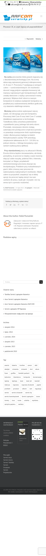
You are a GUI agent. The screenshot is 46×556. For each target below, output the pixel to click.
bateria (14, 365)
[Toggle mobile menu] (41, 16)
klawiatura (17, 377)
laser (21, 381)
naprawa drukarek (28, 385)
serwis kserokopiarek (12, 396)
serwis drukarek (17, 393)
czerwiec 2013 (10, 346)
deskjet (7, 369)
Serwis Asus (7, 457)
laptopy (14, 381)
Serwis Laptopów (27, 396)
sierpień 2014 (9, 327)
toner (38, 396)
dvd (31, 369)
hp (33, 373)
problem (7, 389)
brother (22, 365)
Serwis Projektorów (7, 471)
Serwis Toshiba (8, 462)
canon (30, 365)
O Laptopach (28, 188)
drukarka (15, 369)
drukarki (24, 369)
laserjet (37, 381)
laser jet (29, 381)
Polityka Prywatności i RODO (8, 442)
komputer (27, 377)
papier (39, 385)
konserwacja (37, 377)
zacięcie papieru (10, 404)
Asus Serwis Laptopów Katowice (16, 299)
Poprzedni (30, 39)
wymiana (35, 400)
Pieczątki (6, 455)
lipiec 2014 (9, 332)
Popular (20, 424)
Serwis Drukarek (6, 466)
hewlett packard (23, 373)
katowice (8, 377)
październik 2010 (11, 351)
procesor (16, 389)
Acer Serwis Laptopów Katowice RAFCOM (19, 304)
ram (30, 389)
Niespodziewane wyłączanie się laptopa (19, 314)
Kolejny (38, 39)
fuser (6, 373)
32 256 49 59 (12, 2)
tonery (7, 400)
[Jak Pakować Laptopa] (22, 432)
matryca (7, 385)
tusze (19, 400)
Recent (26, 424)
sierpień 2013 (9, 342)
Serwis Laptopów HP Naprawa (15, 309)
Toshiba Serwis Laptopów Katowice (17, 294)
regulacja (38, 389)
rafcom (24, 389)
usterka (26, 400)
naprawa (16, 385)
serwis (7, 393)
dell (36, 365)
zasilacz (20, 404)
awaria (7, 365)
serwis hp (28, 393)
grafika (13, 373)
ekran (37, 369)
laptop (7, 381)
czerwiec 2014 (10, 337)
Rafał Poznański (9, 188)
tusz (13, 400)
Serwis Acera (8, 460)
